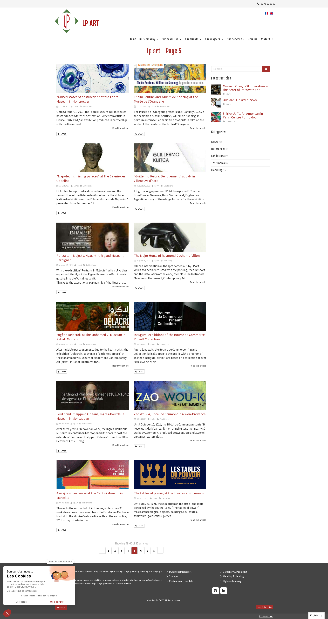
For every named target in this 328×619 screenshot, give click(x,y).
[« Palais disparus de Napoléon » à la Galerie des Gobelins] (92, 157)
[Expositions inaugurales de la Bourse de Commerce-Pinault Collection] (170, 316)
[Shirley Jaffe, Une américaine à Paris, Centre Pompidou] (216, 117)
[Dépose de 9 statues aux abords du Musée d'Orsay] (216, 89)
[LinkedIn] (223, 590)
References (218, 149)
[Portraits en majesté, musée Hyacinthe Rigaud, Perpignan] (92, 237)
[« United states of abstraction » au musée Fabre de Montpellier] (92, 78)
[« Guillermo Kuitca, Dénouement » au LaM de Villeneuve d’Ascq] (170, 157)
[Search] (266, 69)
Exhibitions (218, 156)
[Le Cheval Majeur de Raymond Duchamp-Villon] (170, 237)
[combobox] (316, 615)
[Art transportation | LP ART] (67, 21)
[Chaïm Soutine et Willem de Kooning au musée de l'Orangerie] (170, 78)
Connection (266, 616)
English (314, 615)
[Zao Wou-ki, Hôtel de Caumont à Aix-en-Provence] (170, 395)
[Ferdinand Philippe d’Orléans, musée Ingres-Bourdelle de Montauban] (92, 395)
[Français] (266, 14)
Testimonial (218, 163)
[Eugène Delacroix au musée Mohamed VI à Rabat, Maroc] (92, 316)
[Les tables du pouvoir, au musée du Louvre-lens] (170, 474)
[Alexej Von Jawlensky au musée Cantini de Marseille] (92, 474)
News (214, 142)
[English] (271, 14)
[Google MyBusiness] (215, 590)
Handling (216, 170)
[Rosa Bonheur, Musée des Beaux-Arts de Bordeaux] (216, 103)
